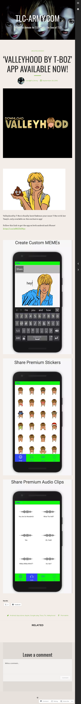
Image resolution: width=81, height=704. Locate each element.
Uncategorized (37, 51)
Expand (78, 3)
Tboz (41, 615)
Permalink (64, 615)
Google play (34, 615)
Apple (27, 615)
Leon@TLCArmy (31, 81)
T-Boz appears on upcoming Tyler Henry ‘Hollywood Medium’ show (78, 264)
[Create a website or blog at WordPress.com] (37, 698)
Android (13, 615)
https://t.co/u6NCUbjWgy (14, 229)
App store (20, 615)
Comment (65, 678)
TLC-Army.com (38, 18)
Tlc (45, 615)
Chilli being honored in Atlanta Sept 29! (78, 270)
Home (78, 9)
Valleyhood (51, 615)
